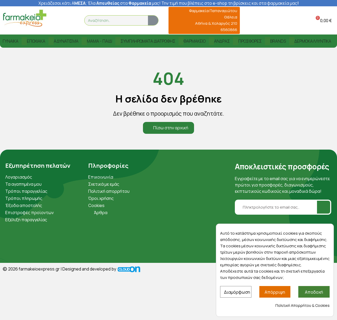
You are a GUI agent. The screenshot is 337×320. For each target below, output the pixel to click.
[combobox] (113, 20)
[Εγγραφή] (323, 207)
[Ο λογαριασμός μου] (295, 20)
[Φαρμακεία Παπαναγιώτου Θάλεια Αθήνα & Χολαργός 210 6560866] (174, 20)
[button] (323, 20)
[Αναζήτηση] (153, 20)
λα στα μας (125, 3)
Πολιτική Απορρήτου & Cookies (302, 305)
